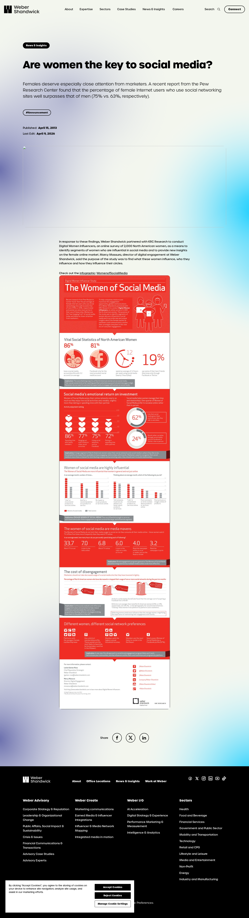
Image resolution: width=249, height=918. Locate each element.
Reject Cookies (112, 895)
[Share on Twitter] (130, 738)
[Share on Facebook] (117, 738)
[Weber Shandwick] (36, 781)
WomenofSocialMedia (112, 273)
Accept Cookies (112, 887)
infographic (87, 273)
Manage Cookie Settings (113, 903)
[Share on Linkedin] (144, 738)
